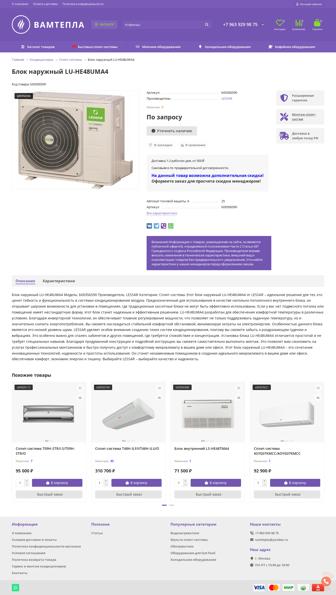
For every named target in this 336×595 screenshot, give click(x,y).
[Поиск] (207, 25)
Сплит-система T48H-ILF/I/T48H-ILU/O (127, 448)
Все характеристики (162, 213)
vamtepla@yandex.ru (271, 539)
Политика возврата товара (34, 559)
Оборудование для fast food (192, 553)
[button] (164, 505)
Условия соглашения (28, 553)
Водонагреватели (184, 533)
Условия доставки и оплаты (34, 539)
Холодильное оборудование (228, 47)
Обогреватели (182, 546)
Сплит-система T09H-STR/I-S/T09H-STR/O (45, 451)
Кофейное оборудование (295, 47)
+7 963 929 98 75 (240, 24)
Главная (18, 59)
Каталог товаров (41, 47)
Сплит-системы (70, 59)
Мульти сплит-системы (189, 539)
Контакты (20, 573)
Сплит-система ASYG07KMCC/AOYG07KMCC (277, 451)
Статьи (97, 533)
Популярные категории (193, 524)
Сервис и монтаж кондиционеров (39, 566)
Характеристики (59, 280)
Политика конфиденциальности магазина (46, 546)
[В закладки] (80, 388)
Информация (25, 524)
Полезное (100, 524)
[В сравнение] (80, 397)
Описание (25, 280)
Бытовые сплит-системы (98, 47)
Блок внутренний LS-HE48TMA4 (201, 448)
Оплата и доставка (45, 4)
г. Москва (262, 558)
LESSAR (226, 98)
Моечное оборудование (161, 47)
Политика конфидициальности (83, 4)
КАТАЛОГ (107, 24)
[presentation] (12, 441)
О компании (20, 4)
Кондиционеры (41, 59)
